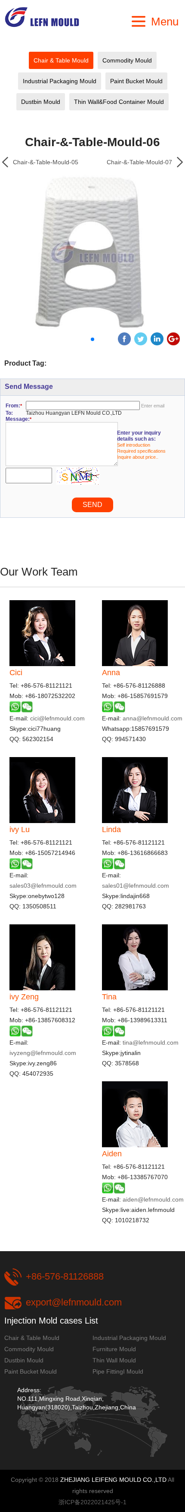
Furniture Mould (114, 1349)
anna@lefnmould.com (152, 718)
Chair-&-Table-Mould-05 (45, 162)
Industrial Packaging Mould (59, 81)
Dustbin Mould (40, 101)
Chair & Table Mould (61, 60)
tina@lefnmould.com (151, 1042)
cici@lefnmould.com (57, 718)
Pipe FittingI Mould (117, 1371)
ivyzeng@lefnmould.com (42, 1052)
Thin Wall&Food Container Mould (119, 101)
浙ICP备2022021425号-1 (92, 1502)
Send (92, 504)
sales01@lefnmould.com (135, 885)
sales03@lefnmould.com (43, 885)
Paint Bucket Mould (136, 81)
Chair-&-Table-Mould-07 (139, 162)
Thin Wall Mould (114, 1360)
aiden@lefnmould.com (153, 1199)
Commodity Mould (127, 60)
